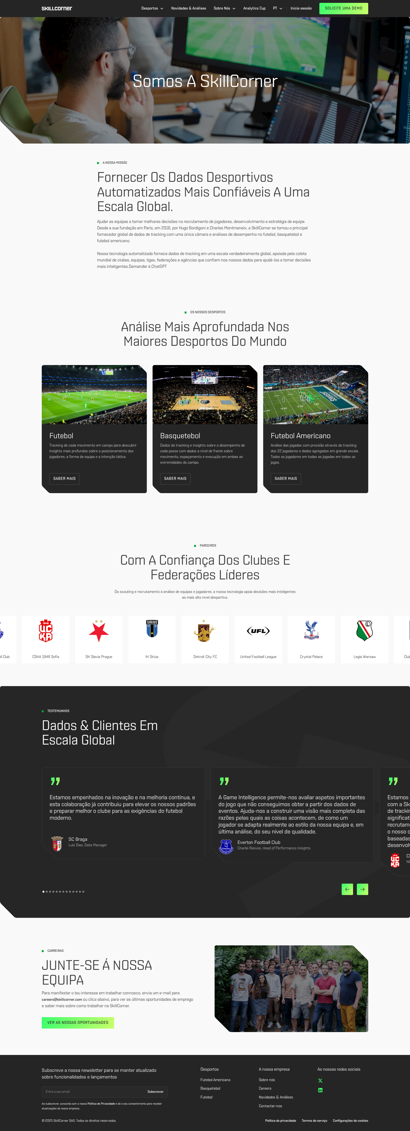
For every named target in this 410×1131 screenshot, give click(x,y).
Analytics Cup (254, 8)
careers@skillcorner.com (62, 1000)
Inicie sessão (301, 8)
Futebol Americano (215, 1080)
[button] (153, 8)
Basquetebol (210, 1089)
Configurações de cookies (350, 1121)
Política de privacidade (280, 1121)
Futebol (206, 1097)
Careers (265, 1089)
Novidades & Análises (188, 8)
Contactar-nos (270, 1106)
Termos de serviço (314, 1121)
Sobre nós (267, 1080)
